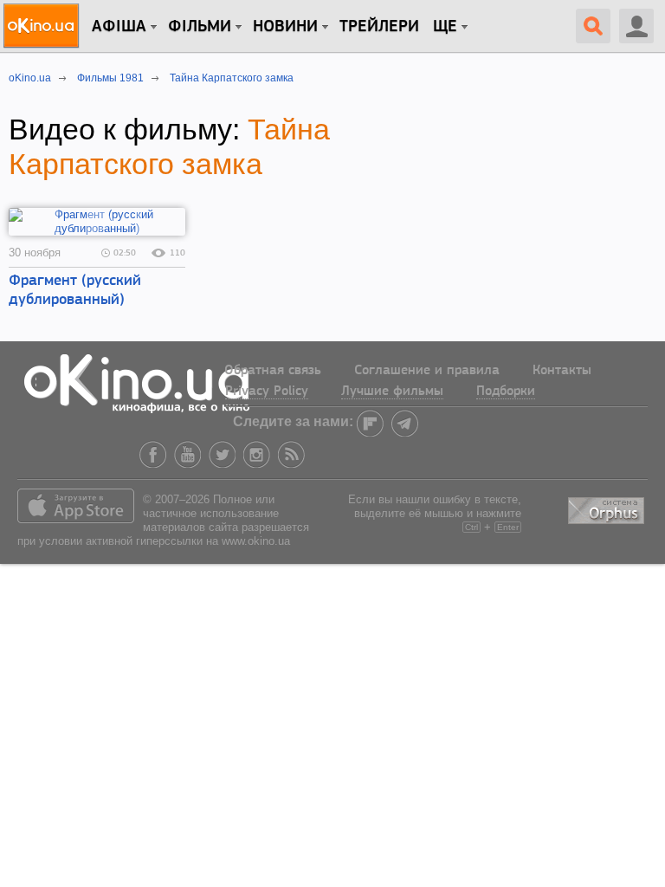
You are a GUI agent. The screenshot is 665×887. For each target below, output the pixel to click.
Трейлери (379, 27)
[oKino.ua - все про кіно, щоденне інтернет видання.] (44, 26)
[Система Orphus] (608, 507)
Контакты (562, 371)
